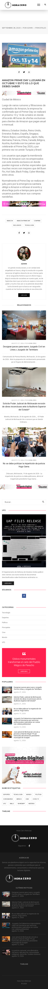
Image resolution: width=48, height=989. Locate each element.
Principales (40, 28)
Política (4, 622)
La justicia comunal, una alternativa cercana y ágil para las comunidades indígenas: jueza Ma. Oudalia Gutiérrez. (26, 952)
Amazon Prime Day (23, 220)
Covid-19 (36, 799)
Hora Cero (32, 343)
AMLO (12, 803)
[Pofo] (15, 5)
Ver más (24, 295)
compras (37, 220)
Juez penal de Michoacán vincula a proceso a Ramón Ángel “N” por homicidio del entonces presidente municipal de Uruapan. (25, 940)
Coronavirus (8, 799)
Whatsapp (21, 803)
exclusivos (17, 225)
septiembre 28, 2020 (11, 28)
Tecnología (6, 613)
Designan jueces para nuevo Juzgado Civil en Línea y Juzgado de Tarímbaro (24, 348)
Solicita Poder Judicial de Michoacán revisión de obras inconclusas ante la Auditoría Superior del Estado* (24, 406)
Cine (3, 632)
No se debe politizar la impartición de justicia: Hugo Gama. (24, 465)
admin (30, 28)
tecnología (29, 225)
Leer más (8, 583)
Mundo (28, 794)
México (19, 799)
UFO (3, 642)
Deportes (5, 618)
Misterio (32, 803)
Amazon (10, 220)
